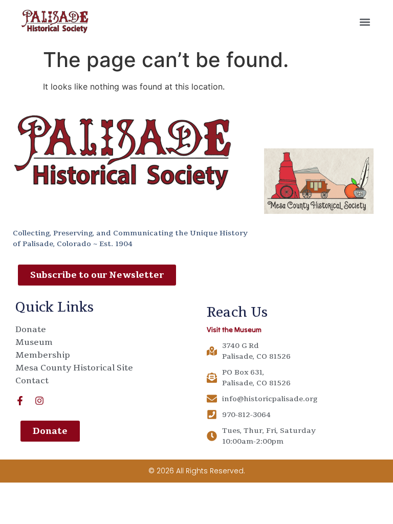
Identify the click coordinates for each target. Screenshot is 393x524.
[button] (365, 21)
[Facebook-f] (20, 400)
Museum (34, 342)
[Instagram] (39, 400)
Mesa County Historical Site (74, 368)
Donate (30, 329)
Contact (32, 381)
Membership (42, 355)
